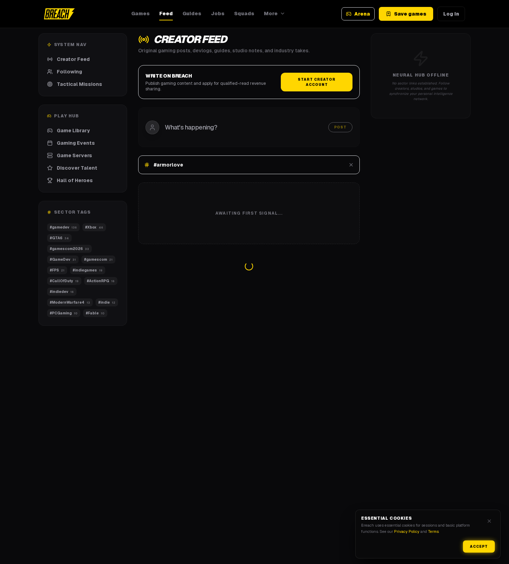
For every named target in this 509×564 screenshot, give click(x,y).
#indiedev (62, 291)
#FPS (57, 270)
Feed (166, 13)
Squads (244, 13)
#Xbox (94, 227)
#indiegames (88, 270)
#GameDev (63, 259)
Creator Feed (73, 59)
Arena (362, 14)
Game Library (73, 130)
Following (69, 72)
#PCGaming (64, 313)
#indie (107, 302)
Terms (433, 531)
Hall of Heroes (75, 180)
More (271, 13)
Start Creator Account (317, 82)
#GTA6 (59, 238)
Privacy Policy (406, 531)
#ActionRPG (100, 281)
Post (340, 127)
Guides (191, 13)
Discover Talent (77, 168)
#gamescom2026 (69, 249)
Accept (479, 546)
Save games (410, 14)
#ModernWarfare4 (70, 302)
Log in (451, 14)
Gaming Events (76, 143)
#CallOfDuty (64, 281)
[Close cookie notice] (489, 521)
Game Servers (74, 155)
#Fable (95, 313)
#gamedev (63, 227)
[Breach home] (59, 13)
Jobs (217, 13)
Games (140, 13)
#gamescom (98, 259)
